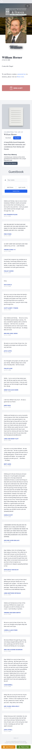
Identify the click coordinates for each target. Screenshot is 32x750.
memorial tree (22, 74)
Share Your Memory (10, 163)
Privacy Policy (11, 742)
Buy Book (17, 138)
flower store (20, 77)
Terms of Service (20, 742)
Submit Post (16, 191)
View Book (8, 138)
